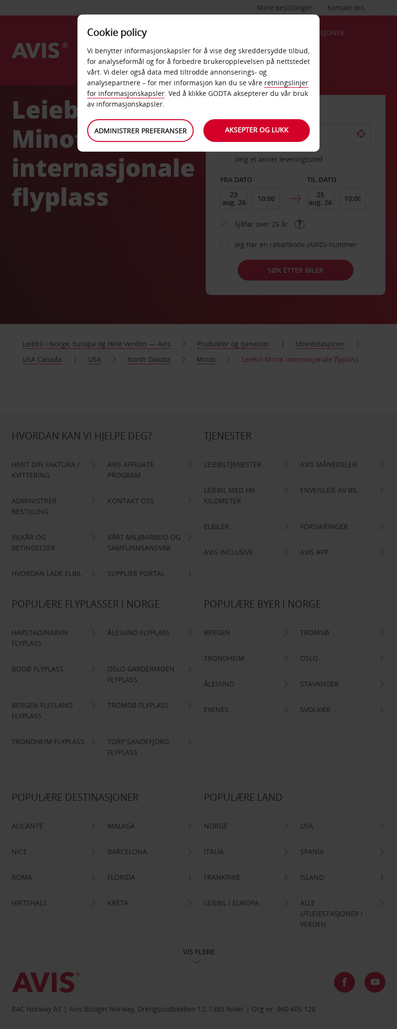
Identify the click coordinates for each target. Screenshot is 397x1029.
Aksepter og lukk (257, 129)
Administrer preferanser (140, 130)
